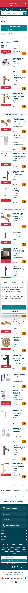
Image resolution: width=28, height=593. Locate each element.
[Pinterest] (17, 567)
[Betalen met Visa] (12, 578)
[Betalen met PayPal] (25, 578)
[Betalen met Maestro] (15, 578)
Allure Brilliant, (8, 496)
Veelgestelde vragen (11, 508)
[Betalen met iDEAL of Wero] (7, 578)
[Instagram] (19, 567)
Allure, (3, 496)
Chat (7, 520)
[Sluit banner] (25, 3)
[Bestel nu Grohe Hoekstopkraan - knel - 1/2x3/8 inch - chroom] (24, 71)
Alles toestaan (14, 306)
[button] (2, 40)
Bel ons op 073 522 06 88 (12, 525)
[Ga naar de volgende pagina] (26, 485)
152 (23, 486)
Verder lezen (24, 490)
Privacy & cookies (7, 574)
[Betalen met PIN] (22, 578)
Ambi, (14, 496)
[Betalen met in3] (16, 582)
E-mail (8, 514)
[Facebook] (12, 567)
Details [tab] (14, 282)
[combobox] (12, 13)
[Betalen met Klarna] (12, 582)
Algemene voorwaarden (18, 572)
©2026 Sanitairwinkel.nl (8, 572)
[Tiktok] (22, 567)
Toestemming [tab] (5, 282)
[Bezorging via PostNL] (2, 578)
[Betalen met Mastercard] (18, 578)
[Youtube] (15, 567)
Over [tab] (23, 282)
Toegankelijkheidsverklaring (18, 574)
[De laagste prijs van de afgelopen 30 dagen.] (19, 51)
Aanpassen (13, 311)
